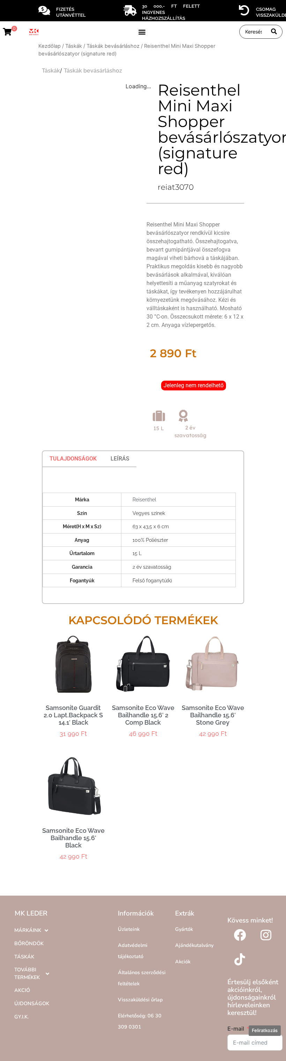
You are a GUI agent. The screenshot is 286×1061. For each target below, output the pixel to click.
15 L (158, 428)
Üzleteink (129, 929)
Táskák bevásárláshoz (113, 46)
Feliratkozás (265, 1030)
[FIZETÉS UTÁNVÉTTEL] (44, 10)
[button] (142, 31)
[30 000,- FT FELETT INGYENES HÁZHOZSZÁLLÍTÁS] (130, 10)
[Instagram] (266, 934)
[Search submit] (274, 31)
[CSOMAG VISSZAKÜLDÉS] (244, 10)
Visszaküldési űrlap (140, 999)
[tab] (73, 458)
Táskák (73, 46)
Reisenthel (144, 499)
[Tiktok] (239, 959)
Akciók (182, 961)
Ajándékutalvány (194, 945)
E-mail (235, 1028)
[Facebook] (239, 934)
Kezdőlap (49, 46)
